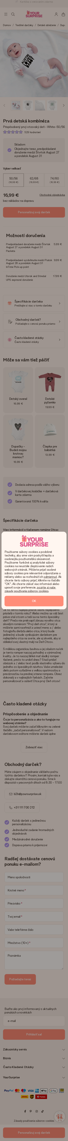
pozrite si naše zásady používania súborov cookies (30, 589)
